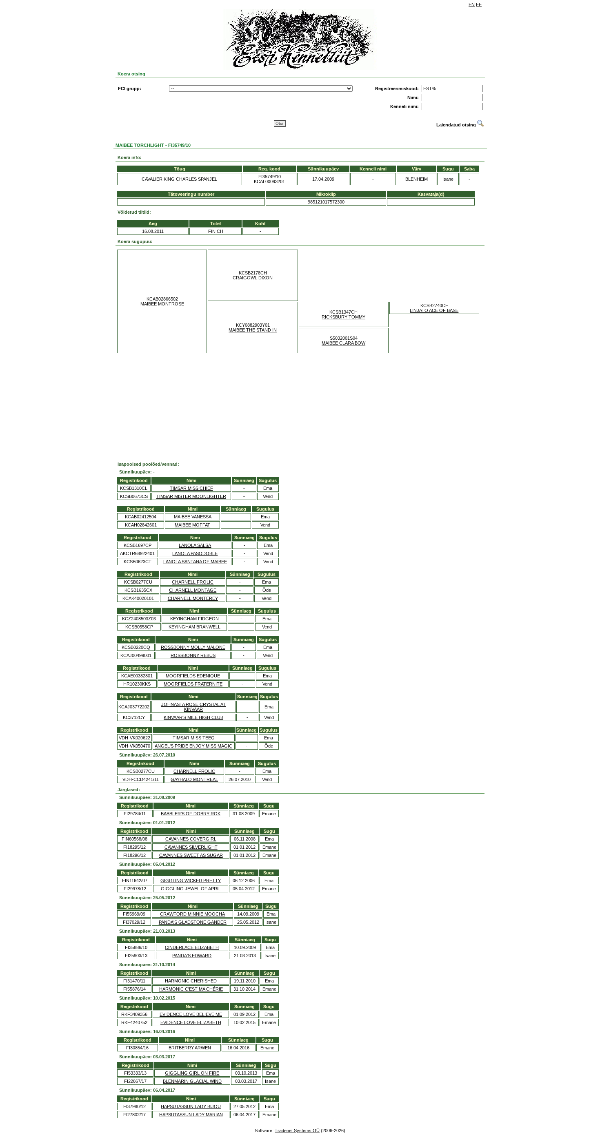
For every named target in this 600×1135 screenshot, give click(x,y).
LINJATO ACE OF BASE (434, 310)
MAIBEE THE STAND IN (253, 329)
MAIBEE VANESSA (192, 516)
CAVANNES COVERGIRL (190, 838)
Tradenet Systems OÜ (297, 1130)
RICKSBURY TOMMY (343, 316)
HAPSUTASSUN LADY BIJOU (191, 1106)
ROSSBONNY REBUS (193, 655)
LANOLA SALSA (195, 545)
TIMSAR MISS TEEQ (194, 737)
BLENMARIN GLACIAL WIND (192, 1081)
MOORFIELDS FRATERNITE (193, 683)
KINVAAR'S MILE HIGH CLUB (193, 717)
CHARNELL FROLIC (192, 582)
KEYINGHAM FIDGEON (194, 618)
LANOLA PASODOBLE (195, 553)
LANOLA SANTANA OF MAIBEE (195, 561)
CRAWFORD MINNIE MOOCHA (192, 914)
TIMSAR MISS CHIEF (191, 488)
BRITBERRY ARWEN (190, 1047)
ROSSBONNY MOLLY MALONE (193, 647)
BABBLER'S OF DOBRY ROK (190, 813)
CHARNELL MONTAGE (192, 590)
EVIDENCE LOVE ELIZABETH (190, 1022)
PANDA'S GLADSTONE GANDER (193, 922)
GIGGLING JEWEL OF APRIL (191, 888)
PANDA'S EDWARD (191, 955)
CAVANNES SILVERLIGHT (191, 847)
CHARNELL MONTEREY (193, 598)
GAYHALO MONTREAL (194, 779)
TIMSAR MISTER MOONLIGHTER (191, 496)
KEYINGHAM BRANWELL (194, 626)
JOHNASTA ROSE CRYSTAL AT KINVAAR (193, 707)
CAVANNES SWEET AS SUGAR (191, 855)
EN (472, 4)
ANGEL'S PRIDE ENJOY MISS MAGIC (193, 745)
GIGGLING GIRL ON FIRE (192, 1073)
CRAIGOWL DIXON (253, 277)
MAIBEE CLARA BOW (343, 343)
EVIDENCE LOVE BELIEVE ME (191, 1014)
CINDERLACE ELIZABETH (192, 947)
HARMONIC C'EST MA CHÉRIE (191, 989)
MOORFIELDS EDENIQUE (193, 675)
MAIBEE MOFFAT (192, 524)
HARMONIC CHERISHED (191, 980)
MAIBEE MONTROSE (162, 303)
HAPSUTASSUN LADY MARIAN (191, 1114)
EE (479, 4)
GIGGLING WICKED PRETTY (190, 880)
